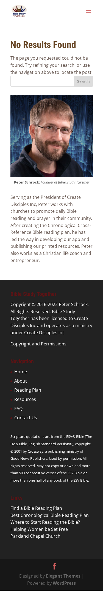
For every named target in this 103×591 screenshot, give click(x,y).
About (20, 381)
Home (20, 372)
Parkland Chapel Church (35, 536)
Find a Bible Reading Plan (36, 508)
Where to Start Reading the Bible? (45, 522)
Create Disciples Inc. (45, 333)
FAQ (18, 409)
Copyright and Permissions (38, 344)
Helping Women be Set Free (39, 529)
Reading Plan (27, 390)
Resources (25, 399)
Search (83, 81)
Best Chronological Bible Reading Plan (49, 515)
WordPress (64, 583)
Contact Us (25, 418)
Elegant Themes (63, 576)
